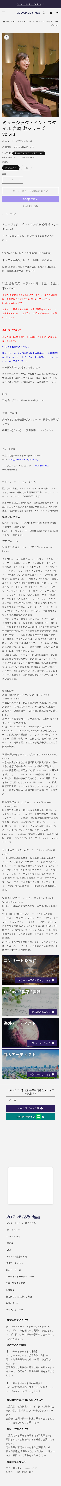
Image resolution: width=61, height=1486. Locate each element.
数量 (4, 174)
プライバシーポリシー (17, 1310)
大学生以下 (12, 168)
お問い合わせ (12, 1303)
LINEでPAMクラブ (25, 1116)
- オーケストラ (13, 1229)
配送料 (8, 157)
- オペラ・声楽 (13, 1236)
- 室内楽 (10, 1243)
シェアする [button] (11, 214)
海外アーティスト (14, 1263)
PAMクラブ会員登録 (28, 1108)
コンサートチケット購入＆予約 (21, 1223)
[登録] (51, 1099)
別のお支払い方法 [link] (30, 206)
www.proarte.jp (42, 465)
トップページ (10, 21)
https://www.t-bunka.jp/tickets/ (23, 459)
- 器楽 (8, 1249)
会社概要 (10, 1290)
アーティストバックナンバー (20, 1276)
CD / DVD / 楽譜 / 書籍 (16, 1256)
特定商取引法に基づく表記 (19, 1296)
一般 (27, 168)
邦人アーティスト (14, 1270)
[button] (3, 13)
